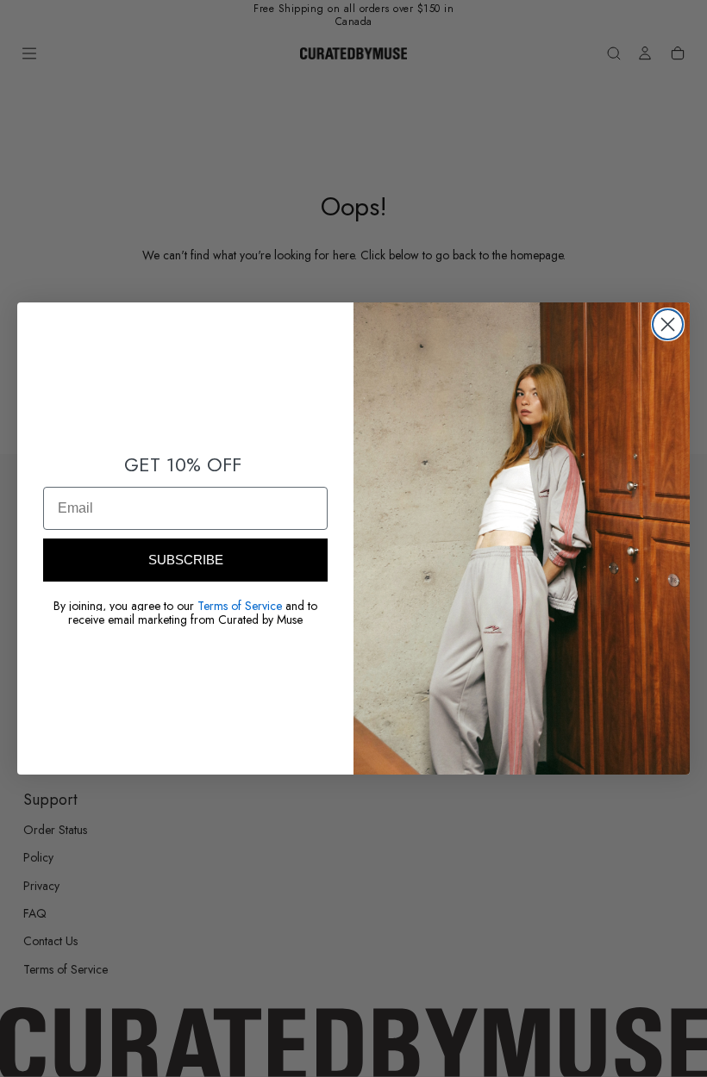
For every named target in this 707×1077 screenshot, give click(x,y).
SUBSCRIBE (185, 559)
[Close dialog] (668, 324)
